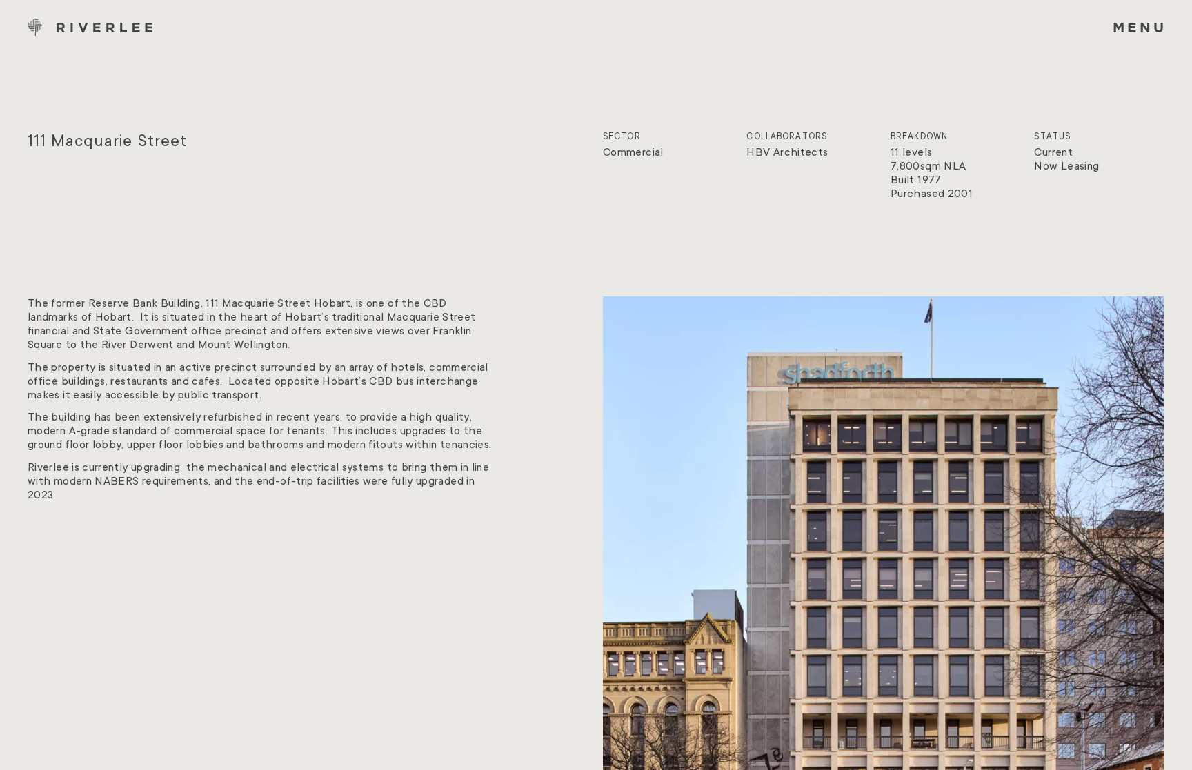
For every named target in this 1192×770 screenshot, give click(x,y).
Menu (1140, 26)
